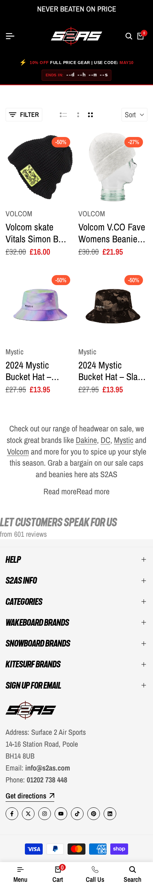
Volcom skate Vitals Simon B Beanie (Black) (32, 232)
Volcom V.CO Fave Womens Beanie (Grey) (111, 232)
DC (105, 440)
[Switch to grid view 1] (77, 114)
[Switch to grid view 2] (90, 114)
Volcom (18, 451)
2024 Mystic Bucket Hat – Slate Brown (111, 370)
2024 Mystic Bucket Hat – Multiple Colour (32, 370)
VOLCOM (19, 213)
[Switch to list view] (63, 114)
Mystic (14, 351)
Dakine (86, 440)
